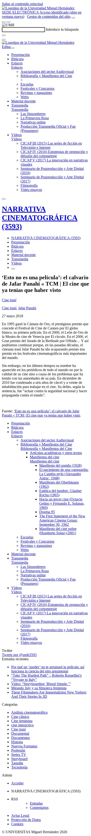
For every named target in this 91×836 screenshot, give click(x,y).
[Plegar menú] (12, 48)
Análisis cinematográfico (29, 712)
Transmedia (19, 105)
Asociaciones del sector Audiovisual (47, 72)
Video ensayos (31, 190)
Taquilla (17, 763)
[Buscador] (73, 18)
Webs (25, 97)
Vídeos (16, 135)
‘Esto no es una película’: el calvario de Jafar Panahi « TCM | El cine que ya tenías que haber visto (41, 413)
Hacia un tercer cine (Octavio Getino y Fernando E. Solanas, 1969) (61, 503)
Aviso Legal (20, 815)
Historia (17, 742)
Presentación (20, 55)
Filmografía (29, 185)
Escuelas (27, 84)
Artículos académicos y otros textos (56, 453)
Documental (20, 733)
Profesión (18, 750)
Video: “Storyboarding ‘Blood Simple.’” (41, 684)
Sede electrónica (20, 12)
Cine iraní (9, 300)
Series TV (18, 755)
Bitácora (17, 59)
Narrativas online (33, 122)
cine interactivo (22, 725)
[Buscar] (4, 35)
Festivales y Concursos (37, 88)
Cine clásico (20, 717)
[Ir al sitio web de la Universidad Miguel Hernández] (38, 8)
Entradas (36, 803)
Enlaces (17, 63)
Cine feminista (21, 721)
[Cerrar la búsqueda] (4, 39)
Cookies (17, 824)
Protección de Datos (26, 820)
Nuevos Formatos (24, 746)
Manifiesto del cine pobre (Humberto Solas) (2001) (58, 531)
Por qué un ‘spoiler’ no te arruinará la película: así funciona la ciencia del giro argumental (47, 669)
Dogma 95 (47, 512)
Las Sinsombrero (33, 114)
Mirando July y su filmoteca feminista (38, 688)
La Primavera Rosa (35, 118)
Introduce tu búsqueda (62, 29)
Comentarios (39, 808)
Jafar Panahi (27, 308)
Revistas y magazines (36, 93)
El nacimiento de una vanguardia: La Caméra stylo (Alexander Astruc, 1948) (63, 474)
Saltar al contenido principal (22, 4)
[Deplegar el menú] (13, 268)
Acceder (17, 783)
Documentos (20, 738)
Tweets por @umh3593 (19, 655)
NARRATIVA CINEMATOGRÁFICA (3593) (39, 218)
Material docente (23, 101)
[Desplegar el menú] (8, 22)
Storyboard (19, 759)
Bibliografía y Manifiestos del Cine (46, 76)
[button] (17, 67)
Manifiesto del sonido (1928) (60, 465)
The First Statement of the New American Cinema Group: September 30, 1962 (62, 520)
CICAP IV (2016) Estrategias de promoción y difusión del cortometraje (54, 154)
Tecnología (19, 767)
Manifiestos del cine (44, 457)
